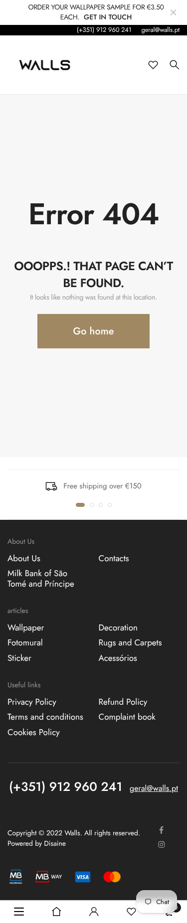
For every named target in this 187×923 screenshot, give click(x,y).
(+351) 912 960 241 (104, 29)
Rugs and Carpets (130, 643)
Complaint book (127, 717)
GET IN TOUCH (108, 17)
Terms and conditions (45, 717)
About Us (23, 559)
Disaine (55, 844)
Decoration (118, 628)
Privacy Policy (31, 702)
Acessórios (118, 658)
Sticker (19, 658)
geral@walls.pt (160, 29)
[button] (80, 504)
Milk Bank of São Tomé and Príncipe (40, 579)
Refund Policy (123, 702)
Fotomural (25, 643)
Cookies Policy (33, 732)
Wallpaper (25, 628)
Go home (93, 331)
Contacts (114, 559)
